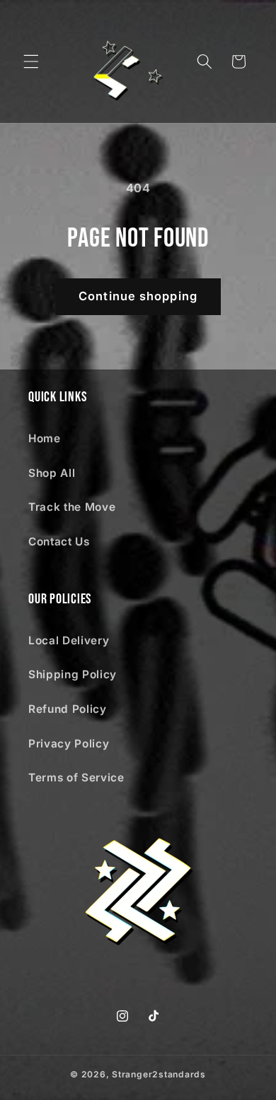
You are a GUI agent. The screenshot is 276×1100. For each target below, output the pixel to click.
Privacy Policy (68, 743)
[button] (31, 61)
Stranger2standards (159, 1074)
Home (44, 438)
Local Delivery (68, 640)
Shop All (51, 473)
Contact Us (59, 541)
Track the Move (71, 507)
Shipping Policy (72, 674)
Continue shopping (138, 296)
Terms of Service (76, 777)
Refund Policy (67, 709)
